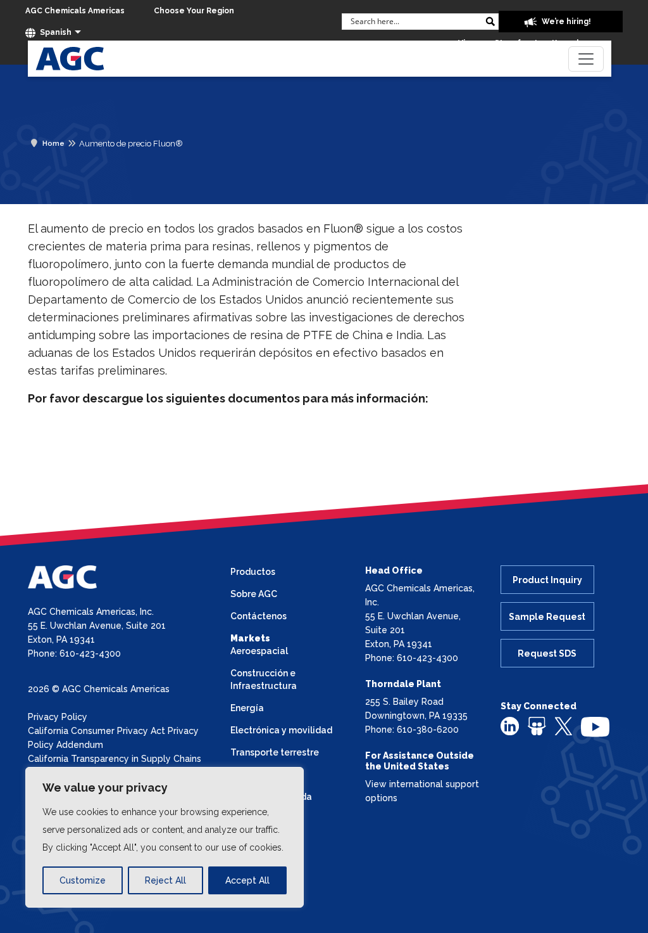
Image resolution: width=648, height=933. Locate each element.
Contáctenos (258, 616)
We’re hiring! (565, 21)
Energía (247, 708)
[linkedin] (510, 725)
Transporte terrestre (274, 752)
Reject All (165, 880)
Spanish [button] (55, 32)
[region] (164, 837)
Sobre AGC (253, 594)
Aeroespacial (259, 651)
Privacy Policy (57, 717)
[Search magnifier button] (490, 21)
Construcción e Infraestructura (263, 679)
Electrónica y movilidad (281, 730)
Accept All (247, 880)
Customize (82, 880)
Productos (252, 572)
